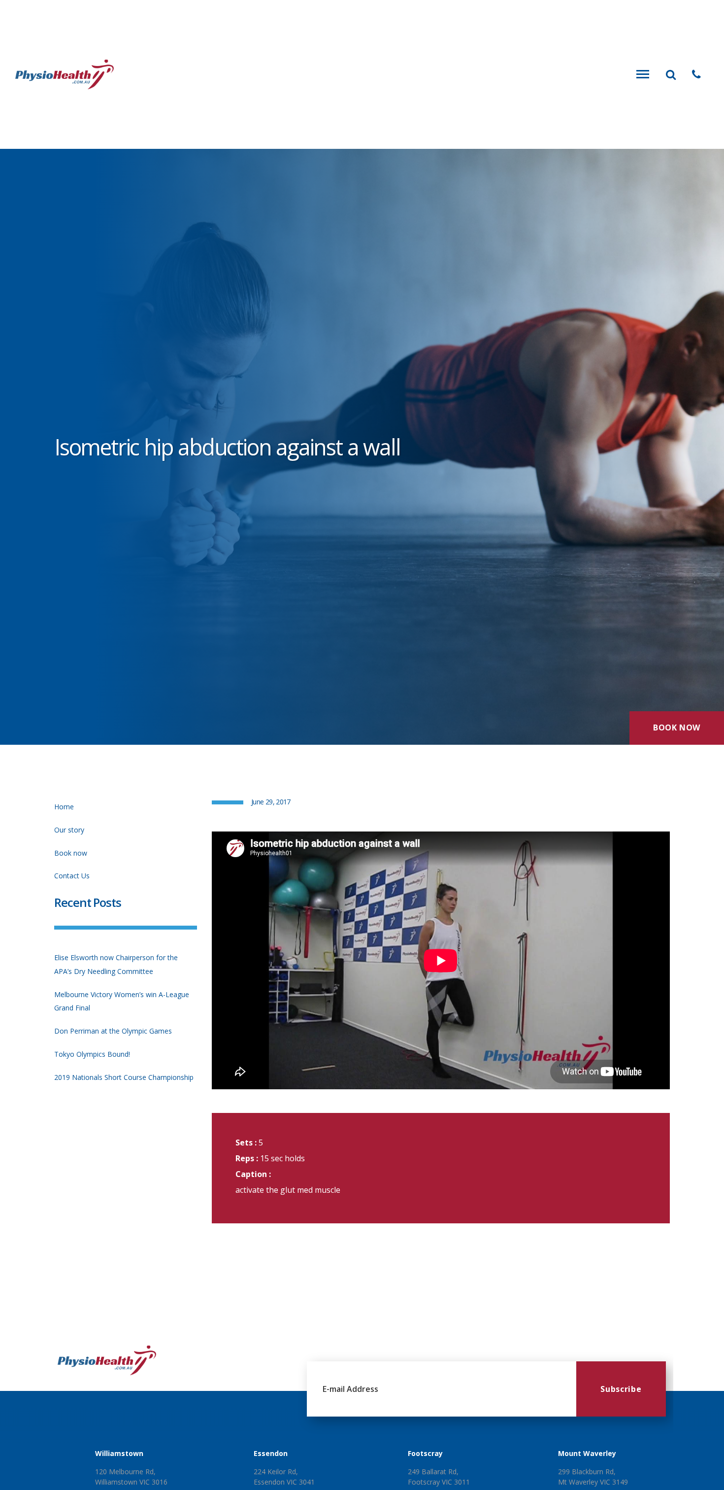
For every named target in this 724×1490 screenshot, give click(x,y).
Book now (70, 853)
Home (64, 806)
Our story (69, 829)
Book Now (676, 727)
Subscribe (620, 1389)
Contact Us (72, 875)
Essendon (271, 1453)
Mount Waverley (587, 1453)
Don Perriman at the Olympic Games (113, 1031)
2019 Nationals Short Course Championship (124, 1077)
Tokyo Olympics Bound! (92, 1054)
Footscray (425, 1453)
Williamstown (119, 1453)
